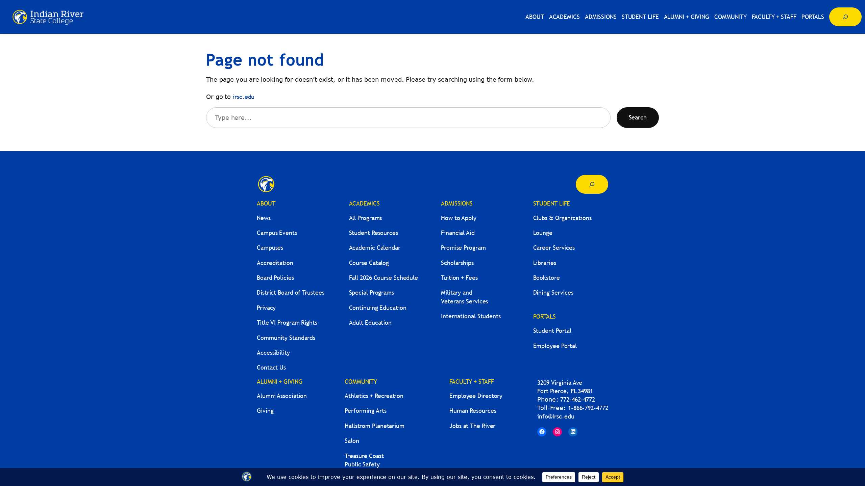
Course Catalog (369, 263)
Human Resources (472, 410)
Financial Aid (458, 233)
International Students (471, 316)
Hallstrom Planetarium (374, 426)
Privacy (266, 308)
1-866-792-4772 (588, 408)
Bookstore (546, 277)
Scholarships (457, 263)
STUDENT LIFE (551, 203)
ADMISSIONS (457, 203)
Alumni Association (282, 396)
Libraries (544, 263)
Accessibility (273, 352)
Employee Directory (475, 396)
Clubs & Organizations (562, 218)
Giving (265, 410)
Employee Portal (555, 346)
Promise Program (463, 247)
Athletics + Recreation (374, 396)
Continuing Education (377, 308)
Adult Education (370, 322)
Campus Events (277, 233)
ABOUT (266, 203)
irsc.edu (243, 97)
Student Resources (373, 233)
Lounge (542, 233)
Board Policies (275, 277)
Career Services (554, 247)
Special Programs (371, 292)
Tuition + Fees (459, 277)
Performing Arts (366, 410)
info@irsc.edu (555, 416)
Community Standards (286, 338)
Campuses (270, 247)
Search (638, 117)
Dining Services (553, 292)
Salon (352, 440)
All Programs (365, 218)
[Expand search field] (845, 16)
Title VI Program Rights (287, 322)
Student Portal (552, 330)
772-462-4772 (577, 399)
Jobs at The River (472, 426)
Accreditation (275, 263)
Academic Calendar (374, 247)
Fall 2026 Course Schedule (383, 277)
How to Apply (458, 218)
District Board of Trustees (290, 292)
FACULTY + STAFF (471, 381)
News (264, 218)
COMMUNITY (361, 381)
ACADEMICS (364, 203)
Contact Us (271, 367)
